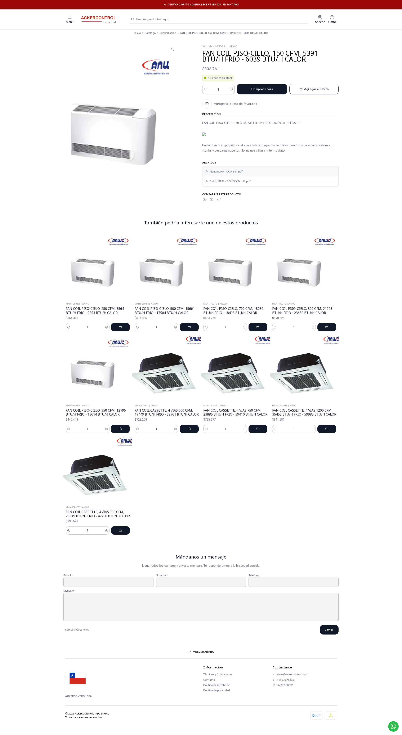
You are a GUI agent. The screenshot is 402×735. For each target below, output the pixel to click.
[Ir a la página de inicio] (99, 19)
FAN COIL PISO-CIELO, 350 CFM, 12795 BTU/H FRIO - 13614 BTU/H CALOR (96, 412)
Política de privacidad (216, 690)
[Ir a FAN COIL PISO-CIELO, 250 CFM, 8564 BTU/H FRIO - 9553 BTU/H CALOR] (97, 266)
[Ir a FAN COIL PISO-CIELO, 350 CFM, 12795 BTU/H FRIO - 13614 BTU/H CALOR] (97, 368)
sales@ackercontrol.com (292, 674)
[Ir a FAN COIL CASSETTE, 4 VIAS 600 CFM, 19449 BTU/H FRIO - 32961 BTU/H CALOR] (166, 368)
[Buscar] (132, 19)
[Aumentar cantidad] (231, 89)
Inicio (137, 33)
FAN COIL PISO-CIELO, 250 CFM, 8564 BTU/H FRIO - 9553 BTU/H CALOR (95, 310)
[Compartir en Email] (211, 200)
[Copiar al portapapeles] (218, 200)
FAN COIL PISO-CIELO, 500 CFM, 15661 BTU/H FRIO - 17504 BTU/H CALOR (165, 310)
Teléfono (254, 575)
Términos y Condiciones (217, 674)
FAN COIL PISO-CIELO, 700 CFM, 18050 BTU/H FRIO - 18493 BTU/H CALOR (233, 310)
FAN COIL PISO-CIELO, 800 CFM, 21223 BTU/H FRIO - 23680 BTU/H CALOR (302, 310)
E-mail (68, 575)
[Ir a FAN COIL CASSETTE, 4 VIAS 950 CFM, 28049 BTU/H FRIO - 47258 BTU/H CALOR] (97, 469)
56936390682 (285, 685)
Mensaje (69, 590)
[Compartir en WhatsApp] (205, 200)
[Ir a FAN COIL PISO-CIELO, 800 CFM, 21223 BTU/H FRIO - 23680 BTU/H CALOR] (304, 266)
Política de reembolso (216, 685)
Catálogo (150, 33)
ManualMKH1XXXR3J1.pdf (226, 171)
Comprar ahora (262, 89)
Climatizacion (168, 33)
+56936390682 (286, 679)
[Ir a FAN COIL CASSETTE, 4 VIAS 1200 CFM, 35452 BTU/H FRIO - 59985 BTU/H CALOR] (304, 368)
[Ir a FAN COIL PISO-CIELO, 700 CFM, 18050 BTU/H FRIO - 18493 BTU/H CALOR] (235, 266)
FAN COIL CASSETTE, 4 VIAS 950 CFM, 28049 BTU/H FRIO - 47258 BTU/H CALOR (98, 514)
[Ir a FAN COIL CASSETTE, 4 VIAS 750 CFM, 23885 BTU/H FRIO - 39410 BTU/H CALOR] (235, 368)
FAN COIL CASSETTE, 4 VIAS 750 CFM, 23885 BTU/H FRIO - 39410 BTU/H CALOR (235, 412)
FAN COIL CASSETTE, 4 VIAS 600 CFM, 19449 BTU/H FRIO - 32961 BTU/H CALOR (167, 412)
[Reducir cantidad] (205, 89)
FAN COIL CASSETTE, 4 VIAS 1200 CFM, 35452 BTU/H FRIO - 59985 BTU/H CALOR (304, 412)
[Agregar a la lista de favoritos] (127, 266)
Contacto (209, 679)
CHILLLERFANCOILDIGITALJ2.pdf (230, 181)
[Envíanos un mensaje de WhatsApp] (393, 726)
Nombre (162, 575)
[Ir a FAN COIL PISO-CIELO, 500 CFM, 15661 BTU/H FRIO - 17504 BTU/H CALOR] (166, 266)
